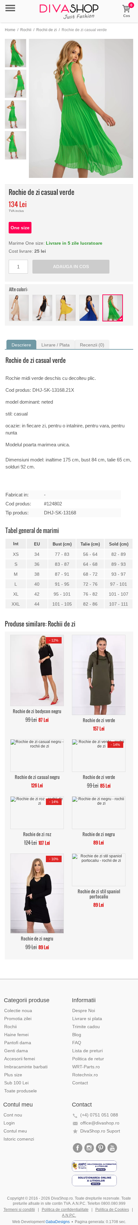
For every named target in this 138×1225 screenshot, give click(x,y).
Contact (80, 1082)
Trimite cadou (86, 1026)
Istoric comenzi (19, 1139)
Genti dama (16, 1050)
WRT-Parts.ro (86, 1066)
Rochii (25, 30)
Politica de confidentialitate (65, 1209)
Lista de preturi (87, 1050)
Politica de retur (88, 1058)
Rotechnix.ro (85, 1074)
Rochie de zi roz (37, 834)
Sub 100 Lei (16, 1082)
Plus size (13, 1074)
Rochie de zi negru (98, 834)
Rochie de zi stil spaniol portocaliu (99, 893)
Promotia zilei (17, 1018)
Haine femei (16, 1034)
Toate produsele (20, 1090)
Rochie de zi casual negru (37, 777)
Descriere (21, 344)
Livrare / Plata (55, 344)
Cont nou (13, 1114)
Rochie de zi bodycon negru (37, 711)
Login (9, 1122)
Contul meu (15, 1130)
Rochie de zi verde (99, 720)
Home (10, 30)
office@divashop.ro (99, 1122)
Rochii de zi (46, 30)
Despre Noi (83, 1010)
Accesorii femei (19, 1058)
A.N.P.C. (69, 1215)
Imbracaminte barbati (25, 1066)
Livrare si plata (87, 1018)
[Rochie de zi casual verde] (81, 108)
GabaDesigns (58, 1222)
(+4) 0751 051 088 (99, 1114)
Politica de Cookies (112, 1209)
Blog (76, 1034)
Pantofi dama (17, 1042)
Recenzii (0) (92, 344)
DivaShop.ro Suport (100, 1130)
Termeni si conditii (19, 1209)
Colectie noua (18, 1010)
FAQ (76, 1042)
